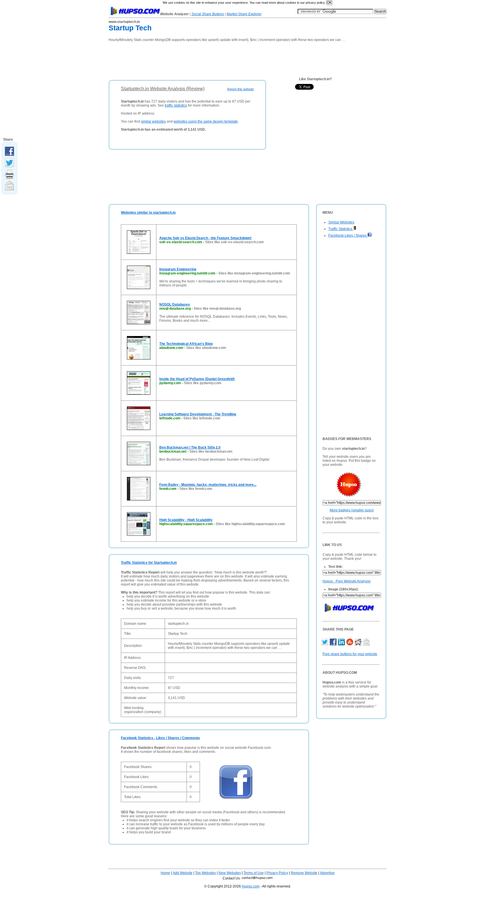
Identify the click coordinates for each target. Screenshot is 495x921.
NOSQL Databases (174, 305)
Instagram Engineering (177, 269)
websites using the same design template (206, 121)
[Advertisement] (213, 59)
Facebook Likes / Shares (348, 235)
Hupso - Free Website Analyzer (347, 581)
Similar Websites (341, 222)
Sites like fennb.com (195, 489)
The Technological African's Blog (186, 344)
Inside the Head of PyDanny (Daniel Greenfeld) (197, 379)
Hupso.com (251, 886)
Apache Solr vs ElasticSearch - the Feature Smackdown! (205, 238)
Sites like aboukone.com (206, 348)
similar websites (153, 121)
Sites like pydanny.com (202, 383)
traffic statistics (176, 105)
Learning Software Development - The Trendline (197, 414)
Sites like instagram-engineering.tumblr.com (254, 273)
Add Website (182, 873)
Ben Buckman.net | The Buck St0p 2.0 (190, 447)
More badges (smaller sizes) (352, 510)
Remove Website (304, 873)
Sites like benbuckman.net (210, 451)
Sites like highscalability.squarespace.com (250, 524)
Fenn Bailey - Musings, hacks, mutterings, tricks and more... (207, 485)
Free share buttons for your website (350, 654)
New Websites (230, 873)
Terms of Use (253, 873)
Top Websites (205, 873)
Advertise (327, 873)
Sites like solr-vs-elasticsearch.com (234, 242)
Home (165, 873)
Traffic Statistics (340, 229)
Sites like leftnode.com (201, 418)
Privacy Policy (277, 873)
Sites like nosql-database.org (217, 309)
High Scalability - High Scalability (186, 520)
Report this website (240, 89)
